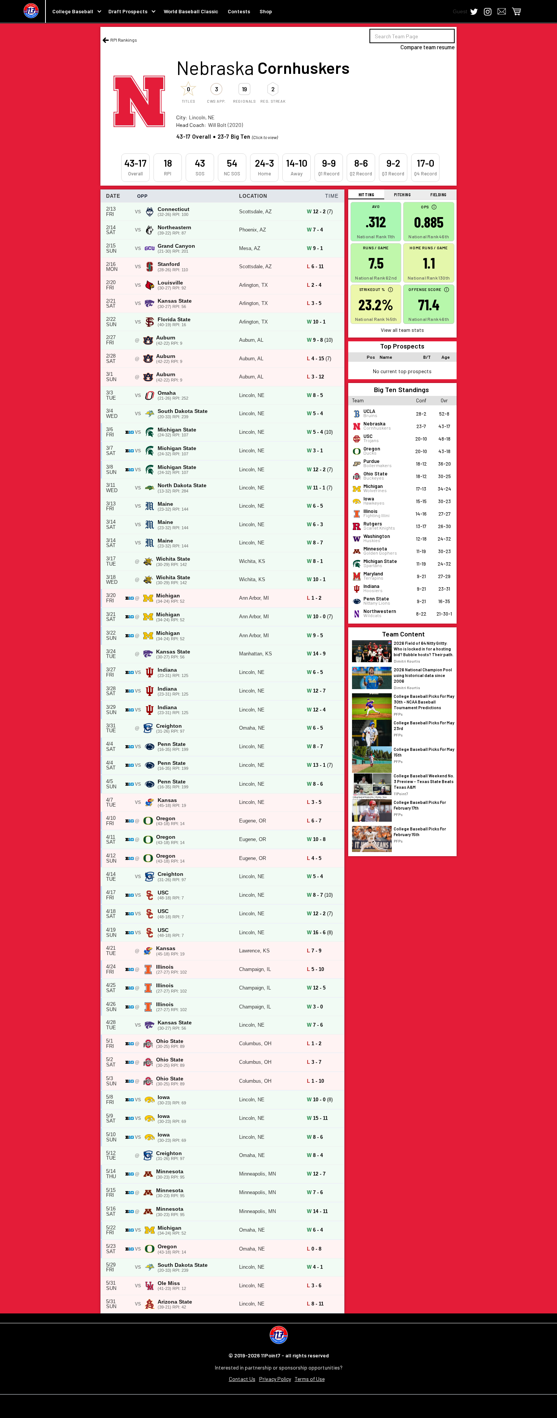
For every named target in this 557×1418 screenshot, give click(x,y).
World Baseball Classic (191, 11)
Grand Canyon (176, 246)
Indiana (167, 670)
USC (163, 893)
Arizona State (175, 1302)
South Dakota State (183, 411)
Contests (239, 11)
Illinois (165, 967)
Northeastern (174, 227)
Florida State (174, 319)
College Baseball (72, 11)
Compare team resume (428, 47)
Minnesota (169, 1171)
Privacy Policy (275, 1379)
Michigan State (177, 430)
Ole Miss (169, 1283)
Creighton (169, 726)
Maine (165, 504)
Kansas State (175, 301)
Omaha (167, 393)
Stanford (169, 264)
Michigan (168, 596)
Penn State (172, 744)
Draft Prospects (127, 11)
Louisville (170, 283)
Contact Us (242, 1379)
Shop (266, 11)
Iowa (164, 1097)
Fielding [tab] (438, 194)
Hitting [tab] (366, 194)
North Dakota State (182, 485)
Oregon (165, 818)
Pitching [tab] (402, 194)
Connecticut (173, 209)
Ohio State (169, 1041)
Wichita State (173, 559)
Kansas (167, 800)
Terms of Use (310, 1379)
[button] (74, 11)
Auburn (165, 338)
